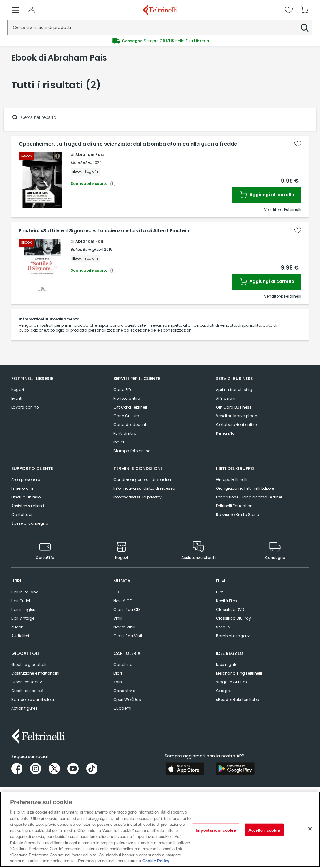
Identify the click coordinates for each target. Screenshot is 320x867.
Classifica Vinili (128, 635)
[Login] (31, 10)
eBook (17, 627)
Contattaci (21, 514)
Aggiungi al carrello (271, 194)
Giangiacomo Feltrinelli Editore (245, 488)
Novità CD (122, 600)
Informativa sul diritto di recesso (144, 488)
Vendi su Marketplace (236, 416)
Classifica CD (126, 609)
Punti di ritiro (124, 433)
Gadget (223, 690)
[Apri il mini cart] (304, 10)
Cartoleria (122, 664)
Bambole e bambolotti (32, 699)
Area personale (25, 479)
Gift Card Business (234, 407)
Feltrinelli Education (234, 505)
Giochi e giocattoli (28, 664)
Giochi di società (27, 690)
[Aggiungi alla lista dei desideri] (298, 143)
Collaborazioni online (236, 424)
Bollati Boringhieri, (87, 249)
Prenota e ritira (126, 398)
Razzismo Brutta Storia (237, 514)
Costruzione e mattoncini (35, 673)
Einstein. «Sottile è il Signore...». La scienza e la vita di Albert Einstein (104, 230)
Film (220, 592)
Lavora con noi (25, 407)
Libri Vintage (22, 618)
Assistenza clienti (27, 505)
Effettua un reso (26, 497)
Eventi (16, 398)
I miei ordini (22, 488)
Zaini (118, 682)
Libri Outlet (20, 600)
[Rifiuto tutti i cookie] (310, 828)
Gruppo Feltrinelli (231, 479)
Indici (118, 442)
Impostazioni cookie (216, 830)
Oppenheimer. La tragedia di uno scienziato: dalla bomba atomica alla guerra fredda (128, 144)
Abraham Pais (89, 154)
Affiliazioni (225, 398)
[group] (160, 41)
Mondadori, (81, 162)
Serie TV (223, 627)
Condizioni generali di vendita (142, 479)
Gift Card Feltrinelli (130, 407)
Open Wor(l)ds (127, 699)
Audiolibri (20, 635)
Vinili (117, 618)
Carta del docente (130, 424)
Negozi (17, 389)
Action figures (24, 708)
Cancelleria (124, 690)
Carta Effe (122, 389)
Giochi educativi (27, 682)
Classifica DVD (230, 609)
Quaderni (122, 708)
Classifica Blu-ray (233, 618)
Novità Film (226, 600)
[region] (160, 829)
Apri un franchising (234, 389)
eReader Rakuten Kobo (237, 699)
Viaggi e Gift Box (231, 682)
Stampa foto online (131, 450)
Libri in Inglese (24, 609)
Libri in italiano (24, 592)
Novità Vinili (124, 627)
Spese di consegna (29, 523)
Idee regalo (227, 664)
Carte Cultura (126, 416)
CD (116, 592)
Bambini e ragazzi (233, 635)
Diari (117, 673)
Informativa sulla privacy (137, 497)
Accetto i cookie (264, 830)
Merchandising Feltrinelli (239, 673)
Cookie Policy (155, 861)
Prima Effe (225, 433)
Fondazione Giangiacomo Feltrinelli (250, 497)
